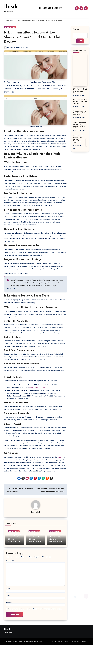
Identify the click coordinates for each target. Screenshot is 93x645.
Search (76, 29)
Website (9, 602)
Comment (10, 561)
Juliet (11, 47)
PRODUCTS (57, 8)
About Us (67, 641)
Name (8, 588)
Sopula (60, 457)
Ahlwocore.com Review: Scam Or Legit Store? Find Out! (81, 112)
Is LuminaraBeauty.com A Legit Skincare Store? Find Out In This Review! (32, 37)
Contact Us (84, 641)
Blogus (28, 641)
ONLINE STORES (43, 8)
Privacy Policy (57, 641)
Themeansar (37, 641)
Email (8, 595)
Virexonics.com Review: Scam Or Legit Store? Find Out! (78, 139)
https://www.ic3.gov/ (37, 388)
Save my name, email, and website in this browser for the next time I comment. (35, 609)
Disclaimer (75, 641)
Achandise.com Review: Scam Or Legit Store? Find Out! (81, 101)
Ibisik (11, 7)
